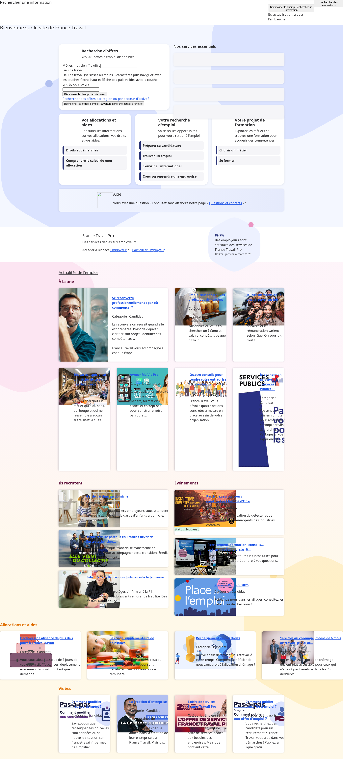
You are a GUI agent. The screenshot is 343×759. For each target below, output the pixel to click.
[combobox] (291, 3)
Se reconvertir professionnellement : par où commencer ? (135, 303)
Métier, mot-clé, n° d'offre (81, 65)
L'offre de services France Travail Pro (202, 704)
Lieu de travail (112, 80)
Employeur (118, 250)
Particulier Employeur (148, 250)
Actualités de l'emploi (78, 272)
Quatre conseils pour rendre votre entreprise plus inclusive (208, 379)
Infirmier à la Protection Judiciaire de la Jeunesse (125, 577)
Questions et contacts (225, 203)
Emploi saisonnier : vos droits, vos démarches (207, 297)
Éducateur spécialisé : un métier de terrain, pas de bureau (90, 379)
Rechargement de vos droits (218, 638)
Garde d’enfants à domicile (107, 496)
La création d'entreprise (148, 702)
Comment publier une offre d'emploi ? (261, 704)
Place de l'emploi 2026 (231, 585)
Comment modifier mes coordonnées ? (86, 704)
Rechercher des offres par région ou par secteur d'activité (106, 99)
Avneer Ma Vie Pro (144, 374)
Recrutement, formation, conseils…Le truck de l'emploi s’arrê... (236, 547)
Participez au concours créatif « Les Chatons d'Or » (228, 498)
